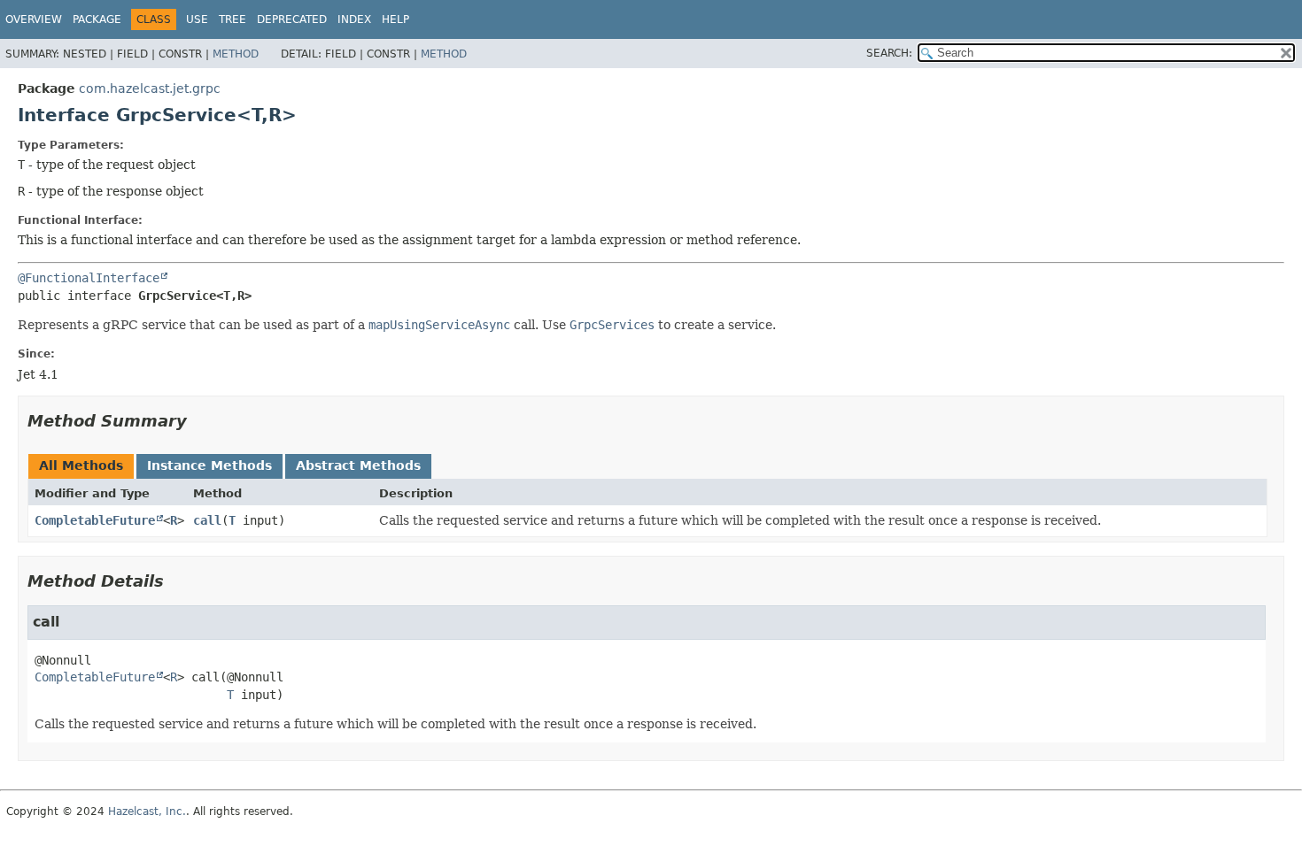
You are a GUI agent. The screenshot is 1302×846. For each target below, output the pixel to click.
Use (197, 19)
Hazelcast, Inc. (147, 811)
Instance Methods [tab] (209, 465)
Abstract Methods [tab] (358, 465)
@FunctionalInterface (88, 278)
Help (395, 19)
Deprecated (292, 19)
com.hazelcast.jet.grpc (150, 88)
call (207, 520)
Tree (232, 19)
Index (354, 19)
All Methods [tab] (81, 465)
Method (236, 54)
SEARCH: (889, 53)
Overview (33, 19)
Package (97, 19)
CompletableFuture (95, 520)
